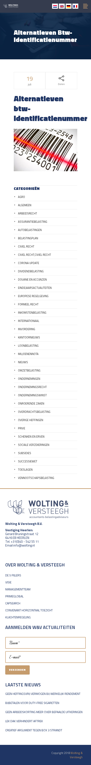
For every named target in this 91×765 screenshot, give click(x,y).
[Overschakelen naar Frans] (75, 6)
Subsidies (24, 453)
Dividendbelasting (31, 271)
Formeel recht (28, 304)
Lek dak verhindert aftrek (24, 721)
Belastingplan (28, 238)
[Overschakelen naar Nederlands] (55, 6)
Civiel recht (26, 246)
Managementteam (17, 589)
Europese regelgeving (33, 296)
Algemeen (24, 205)
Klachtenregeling (18, 617)
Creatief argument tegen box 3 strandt (33, 730)
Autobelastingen (30, 230)
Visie (8, 582)
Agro (21, 197)
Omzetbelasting (29, 370)
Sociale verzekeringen (33, 445)
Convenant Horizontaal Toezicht (29, 610)
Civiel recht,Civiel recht (34, 255)
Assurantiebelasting (32, 222)
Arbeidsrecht (27, 213)
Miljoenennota (28, 354)
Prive (21, 428)
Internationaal (28, 321)
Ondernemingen (29, 379)
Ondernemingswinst (32, 395)
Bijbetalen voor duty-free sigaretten (32, 703)
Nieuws (23, 362)
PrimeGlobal (14, 596)
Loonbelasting (28, 346)
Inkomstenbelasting (32, 312)
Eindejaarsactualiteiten (35, 288)
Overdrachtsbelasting (34, 412)
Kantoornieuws (29, 337)
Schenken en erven (31, 436)
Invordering (26, 329)
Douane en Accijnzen (32, 279)
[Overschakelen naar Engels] (62, 6)
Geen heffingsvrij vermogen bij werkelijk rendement (42, 693)
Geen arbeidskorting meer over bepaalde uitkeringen (44, 712)
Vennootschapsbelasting (36, 478)
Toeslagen (25, 469)
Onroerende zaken (31, 403)
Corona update (28, 263)
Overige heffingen (30, 420)
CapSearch (12, 603)
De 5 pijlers (13, 575)
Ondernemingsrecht (32, 387)
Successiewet (27, 461)
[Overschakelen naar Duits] (69, 6)
